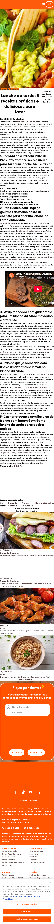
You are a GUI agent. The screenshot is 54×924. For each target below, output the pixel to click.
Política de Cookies (21, 896)
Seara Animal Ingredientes (13, 862)
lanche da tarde (44, 374)
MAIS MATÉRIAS (27, 679)
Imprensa (33, 854)
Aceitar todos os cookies (27, 919)
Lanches (49, 503)
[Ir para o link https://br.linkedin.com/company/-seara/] (38, 792)
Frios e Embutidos (27, 504)
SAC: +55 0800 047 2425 (12, 878)
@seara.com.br (22, 822)
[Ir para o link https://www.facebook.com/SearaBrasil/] (16, 792)
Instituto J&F (34, 857)
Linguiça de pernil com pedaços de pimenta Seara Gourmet (26, 258)
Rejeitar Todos (27, 912)
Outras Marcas (36, 851)
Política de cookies (37, 875)
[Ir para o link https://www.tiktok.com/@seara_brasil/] (23, 792)
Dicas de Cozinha (12, 504)
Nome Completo (20, 707)
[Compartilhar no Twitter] (18, 466)
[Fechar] (51, 882)
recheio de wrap (35, 336)
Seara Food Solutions (11, 854)
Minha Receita (8, 859)
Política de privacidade (39, 878)
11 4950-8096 (33, 828)
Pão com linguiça (8, 223)
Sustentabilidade (37, 862)
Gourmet (40, 503)
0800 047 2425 (12, 828)
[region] (27, 901)
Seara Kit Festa (9, 857)
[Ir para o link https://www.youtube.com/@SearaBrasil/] (30, 792)
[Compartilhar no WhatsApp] (21, 466)
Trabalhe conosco (27, 800)
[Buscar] (50, 4)
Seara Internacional (11, 851)
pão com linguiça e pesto (30, 231)
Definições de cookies (27, 904)
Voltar (19, 752)
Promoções (7, 865)
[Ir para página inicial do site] (27, 784)
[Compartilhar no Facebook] (15, 466)
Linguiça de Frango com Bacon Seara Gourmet (22, 453)
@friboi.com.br (22, 820)
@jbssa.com (8, 822)
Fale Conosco (8, 875)
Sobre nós (33, 859)
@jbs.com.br (8, 820)
